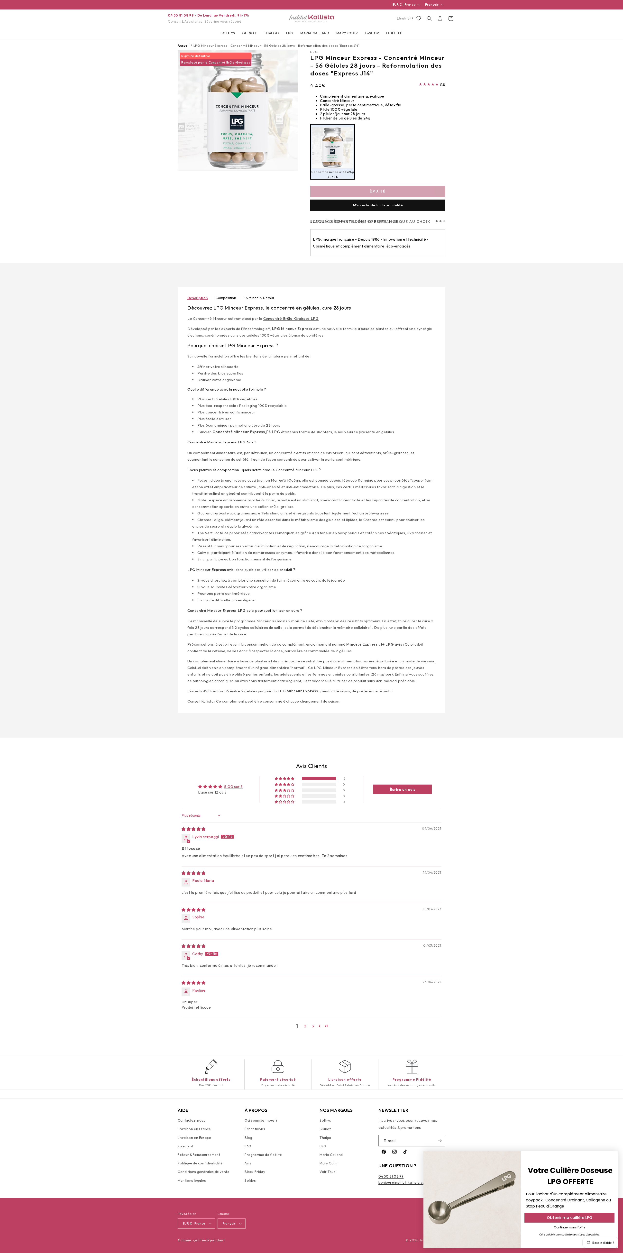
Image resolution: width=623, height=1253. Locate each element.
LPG (323, 1146)
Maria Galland (331, 1154)
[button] (228, 33)
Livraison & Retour (259, 298)
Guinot (325, 1129)
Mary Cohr (328, 1163)
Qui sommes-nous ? (261, 1120)
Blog (248, 1137)
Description (197, 298)
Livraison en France (194, 1129)
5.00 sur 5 (233, 786)
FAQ (248, 1146)
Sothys (325, 1120)
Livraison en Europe (194, 1137)
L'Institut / (405, 18)
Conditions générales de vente (203, 1172)
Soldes (250, 1180)
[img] (194, 829)
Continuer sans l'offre (569, 1227)
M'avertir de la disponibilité (378, 205)
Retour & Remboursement (199, 1154)
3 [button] (313, 1026)
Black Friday (255, 1172)
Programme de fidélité (263, 1154)
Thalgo (325, 1137)
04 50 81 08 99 (390, 1176)
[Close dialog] (612, 1157)
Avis (248, 1163)
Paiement (185, 1146)
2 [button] (305, 1026)
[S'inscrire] (439, 1140)
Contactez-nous (191, 1120)
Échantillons (255, 1129)
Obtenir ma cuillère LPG (569, 1217)
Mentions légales (192, 1180)
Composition (226, 298)
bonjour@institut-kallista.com (403, 1182)
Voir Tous (327, 1172)
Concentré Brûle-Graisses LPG (291, 318)
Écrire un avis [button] (403, 789)
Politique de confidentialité (200, 1163)
